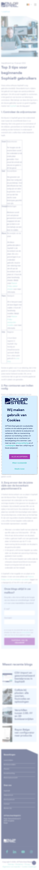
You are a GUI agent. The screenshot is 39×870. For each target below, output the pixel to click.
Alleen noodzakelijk (19, 463)
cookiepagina (10, 445)
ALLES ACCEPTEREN (20, 456)
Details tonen (19, 469)
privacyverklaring (22, 443)
